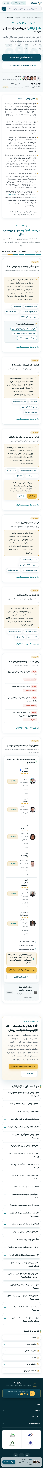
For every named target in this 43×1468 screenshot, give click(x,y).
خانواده (17, 18)
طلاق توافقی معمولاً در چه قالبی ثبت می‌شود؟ (25, 1136)
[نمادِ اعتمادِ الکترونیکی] (30, 1434)
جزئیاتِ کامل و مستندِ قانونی (26, 347)
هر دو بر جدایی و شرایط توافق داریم (23, 329)
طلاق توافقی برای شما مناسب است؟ (20, 65)
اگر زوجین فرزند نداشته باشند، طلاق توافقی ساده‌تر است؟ (25, 1319)
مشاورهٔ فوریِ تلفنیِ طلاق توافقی (20, 970)
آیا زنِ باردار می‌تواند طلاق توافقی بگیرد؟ (24, 1255)
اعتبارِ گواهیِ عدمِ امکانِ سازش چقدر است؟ (25, 1196)
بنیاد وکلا (38, 18)
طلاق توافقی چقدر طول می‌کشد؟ (26, 1111)
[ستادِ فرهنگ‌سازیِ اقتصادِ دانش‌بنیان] (13, 1434)
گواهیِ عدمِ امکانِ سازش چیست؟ (26, 1186)
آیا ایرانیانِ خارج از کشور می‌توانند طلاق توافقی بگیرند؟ (25, 1264)
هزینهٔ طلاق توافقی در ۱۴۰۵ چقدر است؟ (24, 1119)
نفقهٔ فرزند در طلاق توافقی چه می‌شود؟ (24, 1224)
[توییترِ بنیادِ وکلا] (27, 1455)
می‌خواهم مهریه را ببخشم (27, 338)
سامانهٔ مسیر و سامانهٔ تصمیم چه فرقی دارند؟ (24, 1166)
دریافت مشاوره (9, 1462)
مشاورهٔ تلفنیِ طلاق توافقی (20, 57)
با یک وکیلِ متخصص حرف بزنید (22, 1066)
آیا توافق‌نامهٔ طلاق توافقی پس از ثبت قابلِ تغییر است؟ (23, 1297)
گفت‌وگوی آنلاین (20, 977)
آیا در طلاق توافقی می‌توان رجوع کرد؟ (25, 1232)
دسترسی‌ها (36, 1417)
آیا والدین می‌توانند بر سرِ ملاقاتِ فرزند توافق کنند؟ (24, 1214)
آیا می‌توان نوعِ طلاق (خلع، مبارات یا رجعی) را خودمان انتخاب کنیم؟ (23, 1275)
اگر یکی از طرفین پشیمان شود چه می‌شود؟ (23, 1247)
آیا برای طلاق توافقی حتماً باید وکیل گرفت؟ (23, 1127)
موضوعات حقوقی (27, 18)
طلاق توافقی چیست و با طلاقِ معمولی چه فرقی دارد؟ (23, 1094)
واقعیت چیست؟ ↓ (30, 679)
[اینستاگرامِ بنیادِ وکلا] (21, 1455)
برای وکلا (37, 1404)
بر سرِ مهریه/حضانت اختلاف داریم (24, 333)
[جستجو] (4, 9)
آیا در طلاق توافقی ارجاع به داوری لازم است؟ (25, 1177)
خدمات (37, 1410)
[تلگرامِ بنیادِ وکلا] (15, 1455)
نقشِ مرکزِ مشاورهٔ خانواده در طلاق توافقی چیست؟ (23, 1155)
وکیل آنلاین (16, 3)
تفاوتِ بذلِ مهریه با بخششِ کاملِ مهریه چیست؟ (24, 1286)
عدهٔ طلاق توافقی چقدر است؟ (28, 1240)
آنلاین (20, 496)
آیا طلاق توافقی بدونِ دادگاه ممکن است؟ (24, 1104)
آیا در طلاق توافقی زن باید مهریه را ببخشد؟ (23, 1146)
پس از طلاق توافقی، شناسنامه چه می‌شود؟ (26, 1308)
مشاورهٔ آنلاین (28, 1073)
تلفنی (31, 496)
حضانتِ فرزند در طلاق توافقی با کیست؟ (24, 1205)
